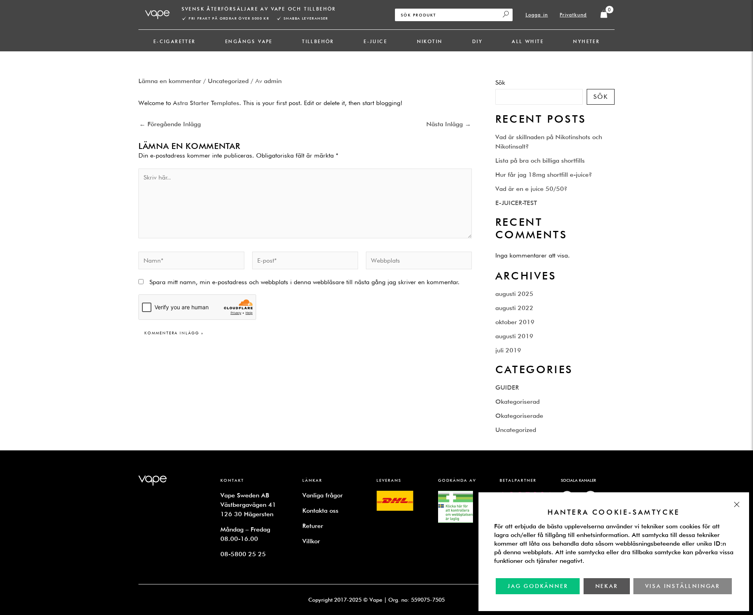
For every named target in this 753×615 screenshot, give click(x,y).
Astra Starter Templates (206, 103)
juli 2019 (508, 350)
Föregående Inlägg (170, 124)
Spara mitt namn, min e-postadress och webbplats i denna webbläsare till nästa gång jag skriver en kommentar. (304, 282)
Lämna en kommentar (169, 81)
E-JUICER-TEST (516, 203)
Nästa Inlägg (448, 124)
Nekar (606, 586)
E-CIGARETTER (174, 41)
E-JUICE (375, 41)
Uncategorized (228, 81)
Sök (500, 82)
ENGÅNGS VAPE (249, 41)
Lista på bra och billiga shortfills (540, 160)
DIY (477, 41)
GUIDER (507, 387)
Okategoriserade (519, 415)
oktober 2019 (515, 322)
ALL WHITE (528, 41)
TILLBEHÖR (318, 41)
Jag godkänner (537, 586)
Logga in (537, 15)
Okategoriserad (517, 401)
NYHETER (586, 41)
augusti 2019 (514, 336)
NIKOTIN (430, 41)
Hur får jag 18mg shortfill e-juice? (543, 174)
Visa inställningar (682, 586)
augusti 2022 (514, 308)
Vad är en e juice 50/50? (531, 188)
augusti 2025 (514, 294)
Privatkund (573, 15)
